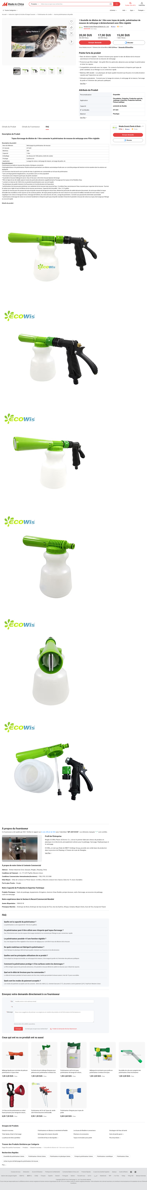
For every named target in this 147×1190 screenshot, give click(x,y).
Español (50, 1175)
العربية (95, 1175)
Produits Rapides (86, 1172)
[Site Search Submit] (116, 4)
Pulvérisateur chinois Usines (37, 1156)
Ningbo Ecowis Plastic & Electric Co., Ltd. (96, 26)
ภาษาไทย (116, 1175)
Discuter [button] (130, 43)
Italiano (73, 1175)
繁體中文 (29, 1175)
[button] (111, 4)
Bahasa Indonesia (141, 1175)
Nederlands (103, 1175)
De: (12, 1001)
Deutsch (57, 1175)
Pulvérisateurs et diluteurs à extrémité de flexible (53, 1130)
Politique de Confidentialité (52, 1172)
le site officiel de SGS (48, 832)
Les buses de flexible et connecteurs (85, 1130)
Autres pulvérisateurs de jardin (63, 14)
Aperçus (114, 1172)
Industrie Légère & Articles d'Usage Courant (22, 14)
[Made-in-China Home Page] (13, 4)
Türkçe (123, 1175)
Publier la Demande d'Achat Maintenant (63, 1029)
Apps (131, 10)
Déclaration (26, 1172)
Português (65, 1175)
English (15, 1175)
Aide (123, 10)
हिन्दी (110, 1175)
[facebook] (131, 1172)
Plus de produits (114, 1138)
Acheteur (112, 10)
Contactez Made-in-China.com (70, 1172)
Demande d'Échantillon (126, 47)
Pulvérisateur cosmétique (105, 1156)
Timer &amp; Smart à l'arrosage (11, 1134)
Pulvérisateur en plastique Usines (60, 1156)
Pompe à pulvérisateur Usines (83, 1156)
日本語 (36, 1175)
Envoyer (18, 1029)
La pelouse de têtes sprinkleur (11, 1138)
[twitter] (135, 1172)
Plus (3, 1165)
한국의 (89, 1175)
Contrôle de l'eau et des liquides (47, 1138)
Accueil (4, 14)
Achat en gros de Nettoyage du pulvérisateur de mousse (21, 1161)
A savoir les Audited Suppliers (101, 1172)
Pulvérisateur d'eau (123, 1156)
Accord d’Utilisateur (37, 1172)
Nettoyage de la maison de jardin (48, 1134)
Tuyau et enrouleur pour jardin (83, 1138)
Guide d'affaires (123, 1172)
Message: (10, 1012)
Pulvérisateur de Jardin (45, 14)
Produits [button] (34, 4)
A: (12, 1007)
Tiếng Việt (130, 1175)
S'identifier (142, 5)
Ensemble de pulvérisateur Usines (14, 1156)
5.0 (121, 129)
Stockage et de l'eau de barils (118, 1130)
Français (43, 1175)
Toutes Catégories (10, 10)
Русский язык (81, 1175)
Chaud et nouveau (7, 1130)
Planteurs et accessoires (81, 1134)
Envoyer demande (95, 42)
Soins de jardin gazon (115, 1134)
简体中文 (22, 1175)
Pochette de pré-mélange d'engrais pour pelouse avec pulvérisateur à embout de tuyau (43, 1072)
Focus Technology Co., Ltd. (73, 1179)
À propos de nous (15, 1172)
